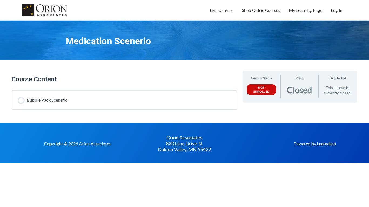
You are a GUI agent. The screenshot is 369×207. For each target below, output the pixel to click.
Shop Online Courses (261, 10)
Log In (336, 10)
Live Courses (221, 10)
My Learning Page (305, 10)
